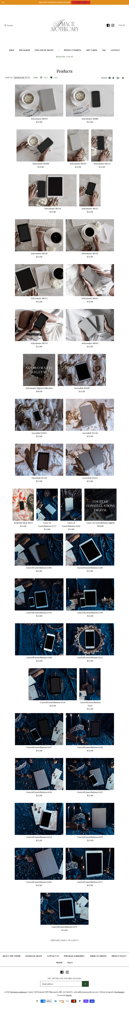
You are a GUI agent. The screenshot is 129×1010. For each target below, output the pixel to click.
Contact (115, 50)
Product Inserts (72, 50)
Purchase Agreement (74, 956)
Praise (59, 963)
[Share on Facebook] (110, 78)
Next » (76, 940)
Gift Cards (91, 50)
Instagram (24, 50)
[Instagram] (112, 25)
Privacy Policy (119, 956)
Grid (46, 78)
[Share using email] (123, 78)
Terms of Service (98, 956)
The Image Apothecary (18, 992)
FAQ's (70, 963)
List (56, 78)
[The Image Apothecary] (64, 8)
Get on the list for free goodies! (65, 978)
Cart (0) (122, 25)
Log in (70, 57)
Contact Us (53, 956)
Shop (11, 50)
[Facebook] (108, 25)
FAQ (104, 50)
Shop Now (81, 2)
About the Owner (11, 956)
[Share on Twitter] (113, 78)
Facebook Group (33, 956)
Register (60, 57)
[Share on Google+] (118, 78)
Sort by (9, 78)
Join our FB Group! (44, 50)
